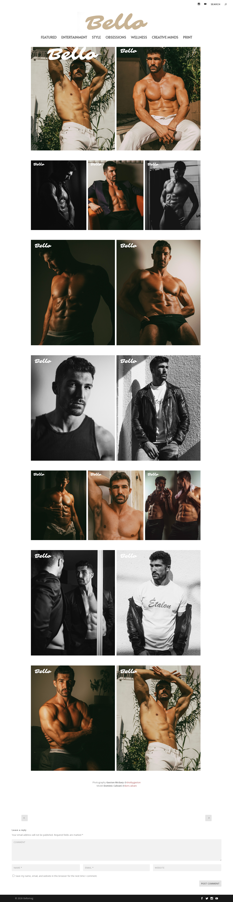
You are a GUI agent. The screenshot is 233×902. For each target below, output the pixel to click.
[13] (115, 505)
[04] (115, 195)
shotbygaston (133, 782)
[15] (58, 195)
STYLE (96, 37)
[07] (73, 292)
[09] (173, 195)
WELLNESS (139, 37)
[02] (173, 505)
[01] (73, 408)
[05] (73, 602)
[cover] (73, 97)
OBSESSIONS (116, 37)
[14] (158, 97)
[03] (158, 292)
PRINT (187, 37)
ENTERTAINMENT (74, 37)
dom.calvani (130, 785)
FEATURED (49, 37)
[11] (158, 602)
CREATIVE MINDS (165, 37)
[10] (158, 408)
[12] (158, 718)
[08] (73, 718)
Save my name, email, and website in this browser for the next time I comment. (56, 875)
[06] (58, 505)
